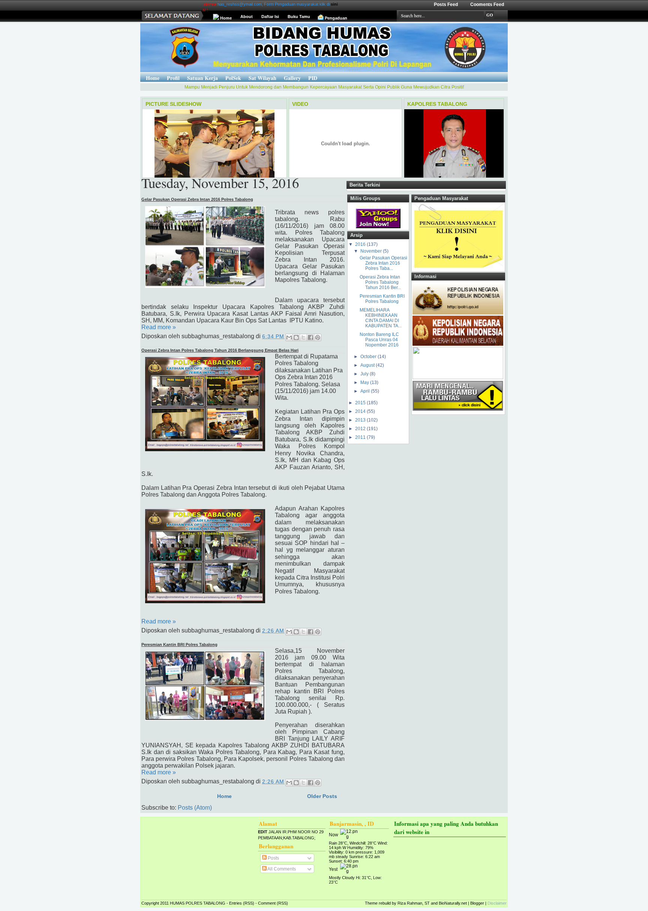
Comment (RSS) (273, 903)
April (365, 391)
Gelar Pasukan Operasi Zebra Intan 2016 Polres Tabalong (197, 199)
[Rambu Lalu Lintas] (457, 411)
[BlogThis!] (296, 337)
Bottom (4, 906)
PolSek (233, 78)
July (365, 373)
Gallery (292, 78)
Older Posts (322, 796)
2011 (361, 437)
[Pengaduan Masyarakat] (458, 268)
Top (4, 896)
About (246, 16)
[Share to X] (303, 337)
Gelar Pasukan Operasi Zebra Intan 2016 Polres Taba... (383, 263)
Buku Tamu (299, 16)
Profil (173, 78)
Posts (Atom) (195, 807)
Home (226, 18)
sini (308, 4)
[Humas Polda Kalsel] (457, 377)
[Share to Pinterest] (317, 337)
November (371, 251)
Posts (273, 858)
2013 (361, 420)
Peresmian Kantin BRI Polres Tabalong (179, 644)
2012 (361, 428)
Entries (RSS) (241, 903)
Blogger (477, 903)
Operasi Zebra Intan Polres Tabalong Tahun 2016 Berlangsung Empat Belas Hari (219, 350)
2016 (361, 244)
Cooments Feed (487, 4)
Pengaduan (336, 18)
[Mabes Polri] (457, 313)
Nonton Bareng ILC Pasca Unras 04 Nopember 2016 (379, 340)
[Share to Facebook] (310, 337)
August (368, 365)
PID (312, 78)
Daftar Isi (270, 16)
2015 (361, 402)
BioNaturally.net (453, 903)
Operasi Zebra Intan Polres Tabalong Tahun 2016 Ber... (380, 282)
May (365, 382)
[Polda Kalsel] (457, 344)
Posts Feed (446, 4)
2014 (361, 411)
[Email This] (289, 337)
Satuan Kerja (202, 78)
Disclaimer (497, 903)
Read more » (158, 327)
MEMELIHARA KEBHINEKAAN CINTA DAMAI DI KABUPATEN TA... (381, 317)
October (369, 356)
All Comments (281, 869)
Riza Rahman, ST (414, 903)
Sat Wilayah (262, 78)
